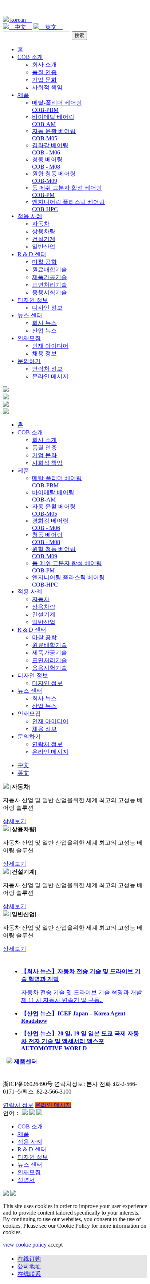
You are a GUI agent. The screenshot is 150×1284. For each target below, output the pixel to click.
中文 (20, 27)
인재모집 (29, 338)
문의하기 (29, 361)
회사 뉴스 (44, 323)
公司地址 (29, 1266)
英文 (51, 27)
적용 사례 (29, 216)
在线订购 (29, 1259)
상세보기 (14, 821)
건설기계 (43, 239)
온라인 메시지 (50, 376)
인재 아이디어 (50, 346)
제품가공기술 (49, 277)
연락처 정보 (47, 369)
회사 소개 (44, 64)
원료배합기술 (49, 269)
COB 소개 (30, 57)
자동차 (41, 224)
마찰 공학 (44, 262)
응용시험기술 (49, 292)
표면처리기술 (49, 285)
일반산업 (43, 246)
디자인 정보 (32, 300)
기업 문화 (44, 80)
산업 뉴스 (44, 330)
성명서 (26, 1180)
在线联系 (29, 1274)
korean (20, 20)
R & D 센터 (31, 254)
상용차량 (43, 231)
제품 (23, 95)
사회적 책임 (47, 87)
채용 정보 (44, 353)
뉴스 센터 (29, 315)
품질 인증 (44, 72)
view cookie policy (25, 1244)
